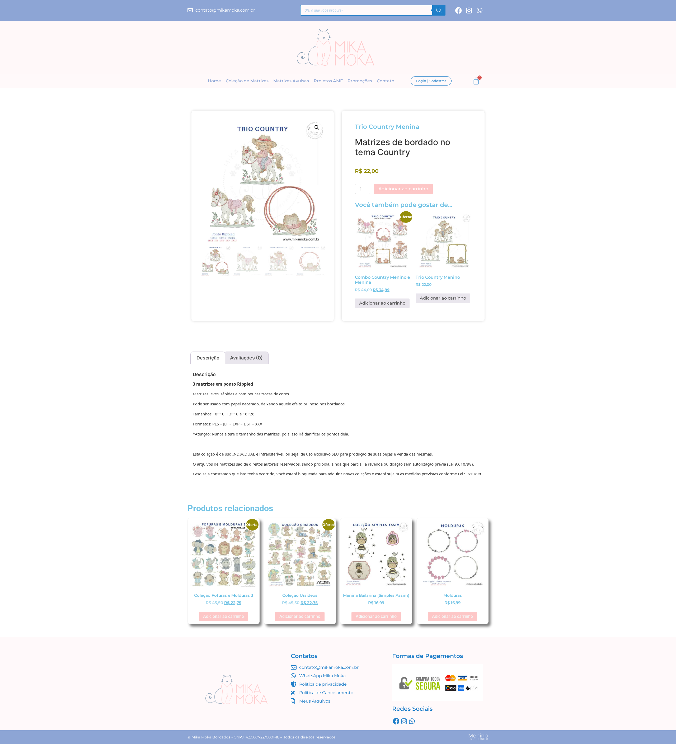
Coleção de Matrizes (247, 80)
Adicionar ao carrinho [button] (382, 303)
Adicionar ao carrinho (403, 188)
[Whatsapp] (479, 10)
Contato (385, 80)
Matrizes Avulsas (291, 80)
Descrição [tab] (207, 358)
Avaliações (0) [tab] (246, 358)
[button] (317, 127)
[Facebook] (458, 10)
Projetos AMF (328, 80)
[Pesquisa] (438, 10)
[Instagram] (469, 10)
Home (214, 80)
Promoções (360, 80)
